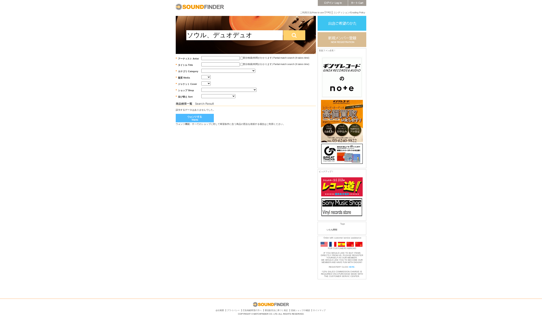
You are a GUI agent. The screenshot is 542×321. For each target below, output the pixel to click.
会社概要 (220, 310)
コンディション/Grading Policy (349, 12)
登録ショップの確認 (300, 310)
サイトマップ (319, 310)
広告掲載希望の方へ (252, 310)
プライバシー (233, 310)
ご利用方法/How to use (312, 12)
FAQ (328, 12)
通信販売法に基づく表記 (276, 310)
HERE (352, 267)
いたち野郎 (332, 230)
